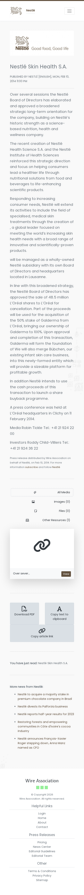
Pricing (42, 842)
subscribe (31, 467)
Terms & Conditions (42, 871)
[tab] (42, 492)
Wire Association (42, 781)
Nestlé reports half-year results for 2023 (46, 714)
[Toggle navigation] (69, 11)
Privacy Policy (42, 876)
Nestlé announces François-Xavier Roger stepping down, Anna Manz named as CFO (42, 743)
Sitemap (42, 880)
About (42, 822)
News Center (42, 847)
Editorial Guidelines (42, 851)
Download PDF (24, 614)
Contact (42, 827)
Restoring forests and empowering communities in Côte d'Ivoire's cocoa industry (44, 726)
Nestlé (56, 467)
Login (42, 813)
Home (42, 818)
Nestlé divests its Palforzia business (43, 706)
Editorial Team (42, 856)
